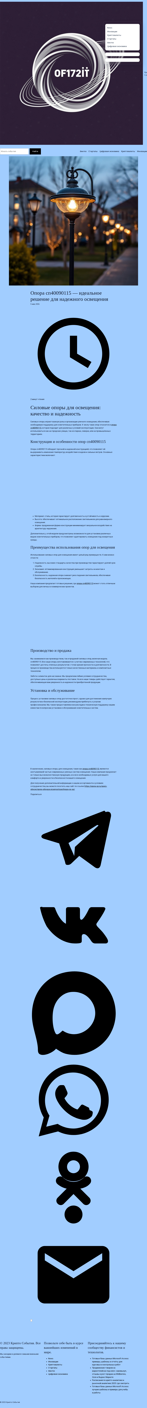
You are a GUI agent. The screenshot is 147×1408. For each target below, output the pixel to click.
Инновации (53, 1361)
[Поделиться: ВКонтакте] (73, 968)
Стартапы (52, 1368)
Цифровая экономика (58, 1374)
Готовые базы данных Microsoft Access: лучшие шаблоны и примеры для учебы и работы (110, 1389)
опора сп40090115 (85, 583)
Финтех (51, 1371)
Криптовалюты (55, 1365)
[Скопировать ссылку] (31, 1320)
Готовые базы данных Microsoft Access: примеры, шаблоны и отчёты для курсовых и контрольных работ (110, 1361)
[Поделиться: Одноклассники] (73, 1230)
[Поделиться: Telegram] (73, 881)
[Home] (71, 74)
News (50, 1358)
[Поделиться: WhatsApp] (73, 1143)
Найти (35, 151)
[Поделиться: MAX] (73, 1056)
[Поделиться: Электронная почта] (73, 1317)
